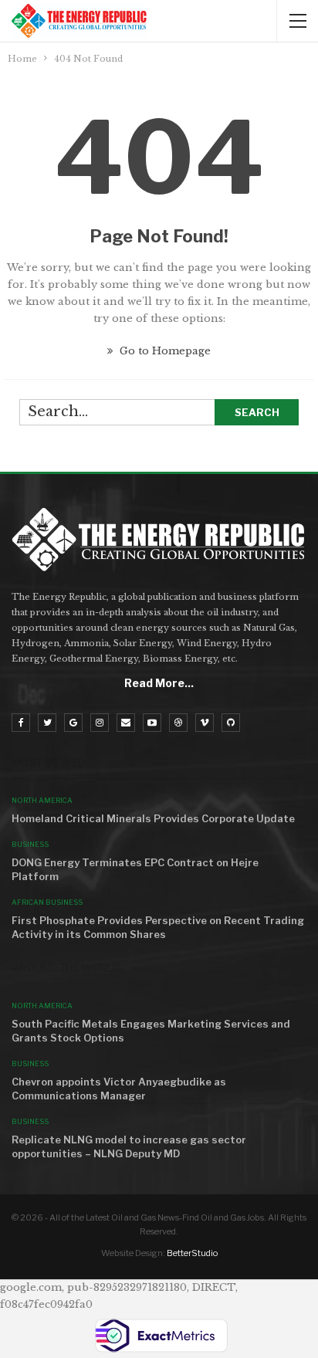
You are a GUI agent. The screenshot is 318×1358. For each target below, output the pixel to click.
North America (42, 800)
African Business (47, 902)
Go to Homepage (164, 350)
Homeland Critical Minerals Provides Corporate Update (153, 818)
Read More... (159, 682)
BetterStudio (192, 1253)
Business (30, 844)
